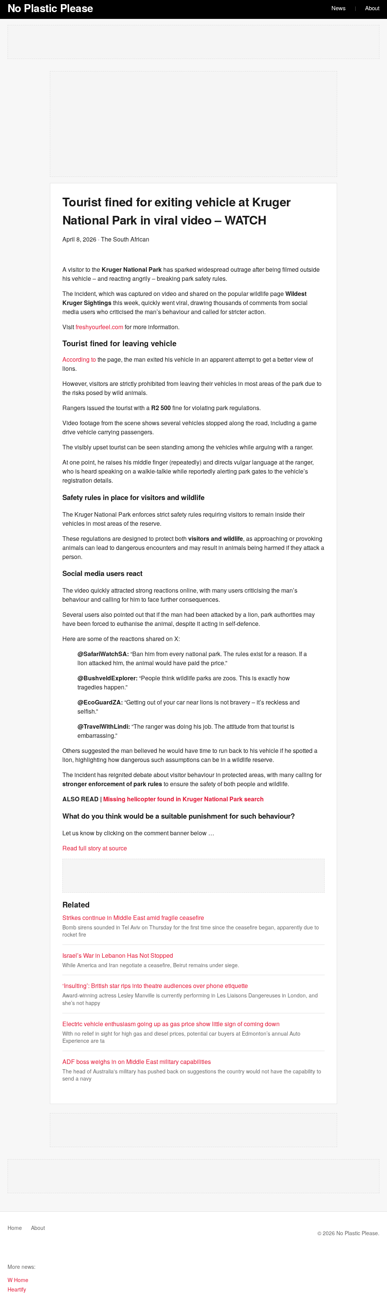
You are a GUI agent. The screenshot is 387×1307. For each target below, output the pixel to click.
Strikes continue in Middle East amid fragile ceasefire (133, 917)
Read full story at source (94, 848)
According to (79, 359)
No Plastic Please (50, 7)
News (338, 8)
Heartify (17, 1289)
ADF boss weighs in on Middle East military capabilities (136, 1061)
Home (15, 1227)
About (372, 8)
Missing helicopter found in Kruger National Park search (183, 798)
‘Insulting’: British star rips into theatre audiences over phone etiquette (155, 985)
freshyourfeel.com (99, 326)
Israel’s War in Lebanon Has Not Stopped (117, 955)
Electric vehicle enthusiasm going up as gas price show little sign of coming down (171, 1023)
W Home (18, 1280)
